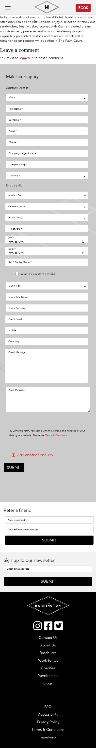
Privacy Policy (48, 722)
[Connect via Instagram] (37, 626)
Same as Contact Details (37, 274)
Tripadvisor (48, 737)
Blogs (48, 683)
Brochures (48, 653)
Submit (14, 467)
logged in (26, 58)
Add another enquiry (34, 455)
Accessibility (48, 714)
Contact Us (48, 637)
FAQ (48, 707)
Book (83, 8)
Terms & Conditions (56, 435)
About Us (48, 645)
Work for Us (48, 660)
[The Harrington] (43, 7)
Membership (48, 675)
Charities (48, 668)
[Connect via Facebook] (48, 626)
